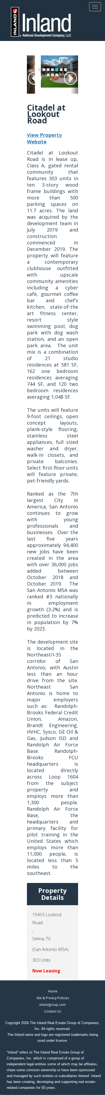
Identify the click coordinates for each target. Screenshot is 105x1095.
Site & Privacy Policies (52, 998)
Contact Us (52, 1011)
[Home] (41, 22)
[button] (31, 74)
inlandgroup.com (52, 1004)
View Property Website (44, 138)
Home (52, 991)
